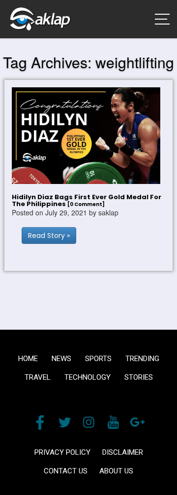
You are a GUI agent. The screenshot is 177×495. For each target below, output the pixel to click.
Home (28, 358)
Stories (138, 377)
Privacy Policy (62, 452)
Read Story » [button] (49, 235)
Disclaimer (122, 452)
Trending (142, 358)
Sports (98, 358)
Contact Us (66, 471)
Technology (87, 377)
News (61, 358)
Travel (38, 377)
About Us (116, 471)
